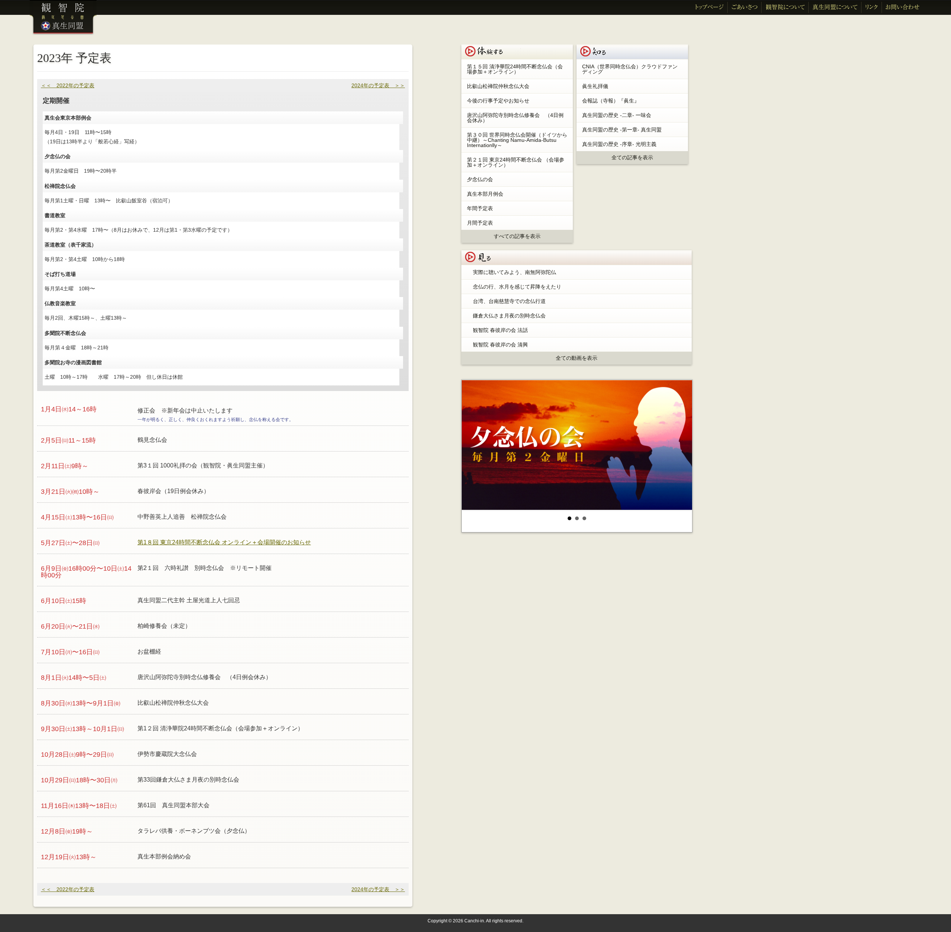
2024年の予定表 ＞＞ (378, 85)
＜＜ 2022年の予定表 (67, 85)
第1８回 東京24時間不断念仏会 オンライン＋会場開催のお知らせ (224, 542)
